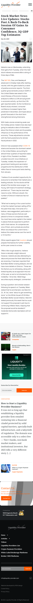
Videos (3, 542)
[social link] (30, 578)
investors (23, 240)
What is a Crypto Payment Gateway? (20, 468)
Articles (4, 538)
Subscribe (24, 390)
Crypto (14, 350)
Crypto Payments (17, 472)
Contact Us (6, 498)
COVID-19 (26, 146)
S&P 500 (7, 80)
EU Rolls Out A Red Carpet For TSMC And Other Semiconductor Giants (21, 335)
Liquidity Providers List (10, 545)
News (3, 535)
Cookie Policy (5, 588)
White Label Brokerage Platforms (14, 552)
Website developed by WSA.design (12, 585)
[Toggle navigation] (30, 5)
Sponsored (26, 355)
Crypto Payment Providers (11, 549)
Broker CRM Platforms (10, 556)
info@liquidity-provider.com (10, 578)
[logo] (11, 4)
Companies (15, 339)
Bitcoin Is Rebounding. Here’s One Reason (21, 346)
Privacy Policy (5, 592)
